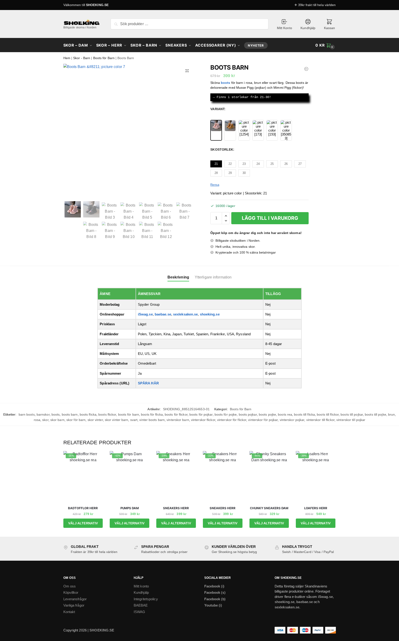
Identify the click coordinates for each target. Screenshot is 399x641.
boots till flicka (304, 414)
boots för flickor (176, 414)
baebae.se (163, 314)
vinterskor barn (178, 420)
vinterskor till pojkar (350, 420)
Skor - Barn (81, 58)
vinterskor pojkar (292, 420)
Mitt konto (141, 586)
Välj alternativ (83, 523)
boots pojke (267, 414)
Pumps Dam (129, 508)
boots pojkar (248, 414)
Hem (66, 58)
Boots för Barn (104, 58)
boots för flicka (152, 414)
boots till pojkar (352, 414)
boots (55, 414)
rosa (37, 420)
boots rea (285, 414)
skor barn (57, 420)
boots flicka (88, 414)
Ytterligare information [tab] (213, 277)
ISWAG (139, 612)
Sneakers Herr (176, 508)
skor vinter (95, 420)
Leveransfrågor (75, 599)
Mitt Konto (284, 28)
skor (45, 420)
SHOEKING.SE (97, 5)
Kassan (329, 28)
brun (391, 414)
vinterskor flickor (203, 420)
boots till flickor (328, 414)
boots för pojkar (201, 414)
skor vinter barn (116, 420)
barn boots (27, 414)
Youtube (211, 605)
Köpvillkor (70, 592)
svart (134, 420)
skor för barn (75, 420)
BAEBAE (141, 605)
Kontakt (69, 612)
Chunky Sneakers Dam (269, 508)
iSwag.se (145, 314)
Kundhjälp (307, 28)
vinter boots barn (152, 420)
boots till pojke (375, 414)
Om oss (69, 586)
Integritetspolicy (146, 599)
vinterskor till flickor (320, 420)
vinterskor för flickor (231, 420)
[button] (187, 71)
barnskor (43, 414)
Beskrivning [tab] (178, 277)
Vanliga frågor (73, 605)
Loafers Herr (315, 508)
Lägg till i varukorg (270, 218)
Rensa (214, 185)
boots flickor (107, 414)
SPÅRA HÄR (148, 383)
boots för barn (128, 414)
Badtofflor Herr (83, 508)
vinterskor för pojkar (263, 420)
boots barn (70, 414)
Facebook (212, 586)
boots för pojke (226, 414)
